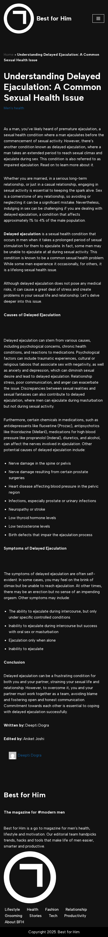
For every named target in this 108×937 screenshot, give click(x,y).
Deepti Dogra (29, 755)
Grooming (13, 916)
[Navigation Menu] (98, 18)
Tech (53, 916)
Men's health (14, 108)
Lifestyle (12, 909)
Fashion (52, 909)
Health (32, 909)
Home (9, 54)
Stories (35, 916)
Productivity (75, 916)
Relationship (76, 909)
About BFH (14, 922)
